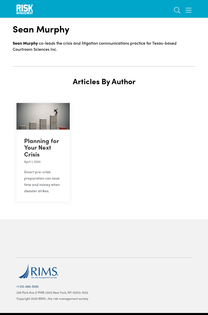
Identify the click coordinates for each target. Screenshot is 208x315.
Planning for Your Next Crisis (41, 147)
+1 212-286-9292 (27, 286)
